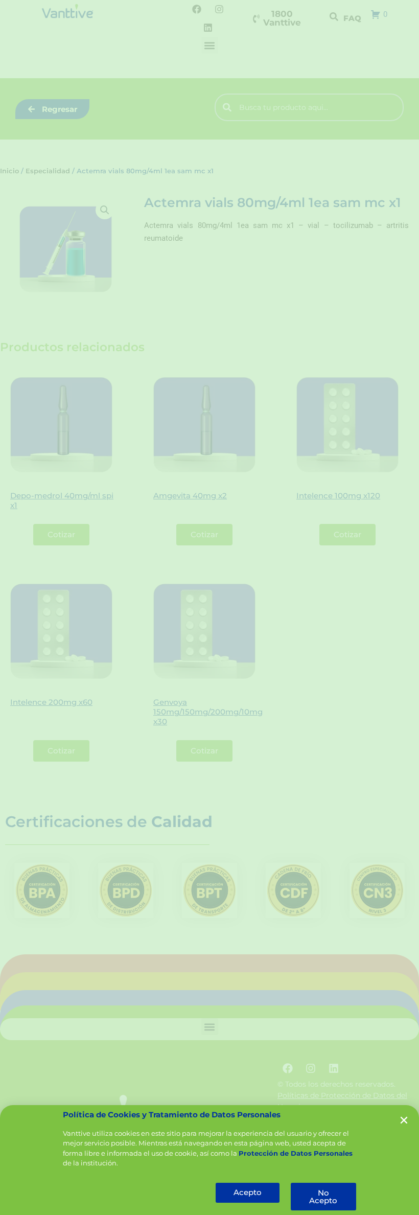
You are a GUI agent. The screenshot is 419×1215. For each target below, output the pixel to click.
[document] (209, 607)
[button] (404, 1120)
